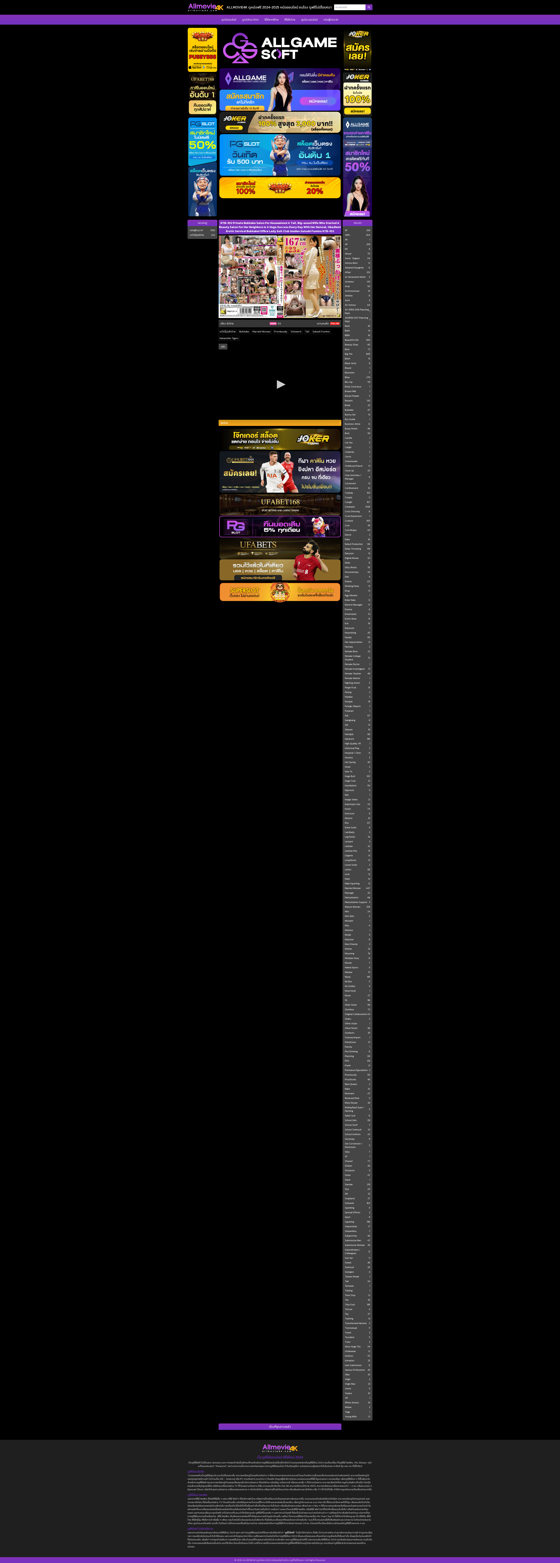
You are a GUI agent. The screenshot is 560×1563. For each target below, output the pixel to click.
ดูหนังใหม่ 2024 (250, 20)
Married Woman (261, 331)
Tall (307, 331)
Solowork (296, 331)
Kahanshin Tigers (228, 338)
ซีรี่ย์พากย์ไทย (272, 20)
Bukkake (244, 331)
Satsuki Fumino (321, 331)
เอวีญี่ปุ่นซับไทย (227, 331)
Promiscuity (280, 331)
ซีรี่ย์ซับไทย (289, 20)
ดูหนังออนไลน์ (229, 20)
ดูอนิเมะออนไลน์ (309, 20)
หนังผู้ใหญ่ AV (330, 20)
